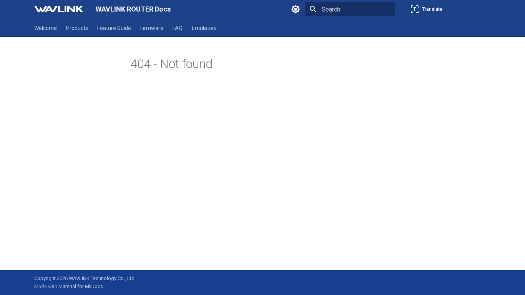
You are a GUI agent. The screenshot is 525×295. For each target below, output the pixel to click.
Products (77, 28)
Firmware (151, 28)
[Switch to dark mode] (295, 9)
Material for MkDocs (80, 286)
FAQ (178, 28)
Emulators (204, 28)
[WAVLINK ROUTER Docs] (58, 9)
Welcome (45, 28)
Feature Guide (114, 28)
